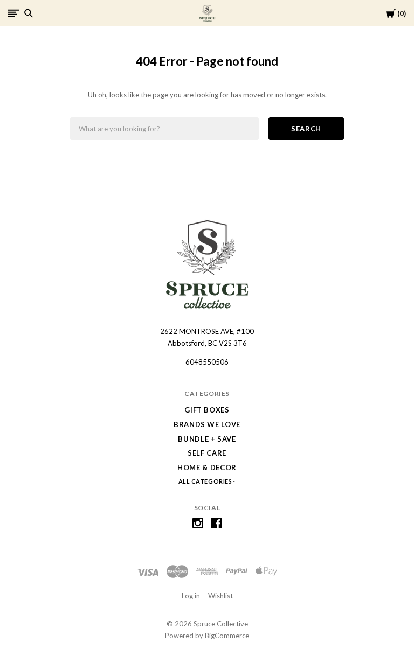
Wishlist (220, 595)
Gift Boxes (207, 410)
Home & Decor (207, 467)
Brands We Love (207, 424)
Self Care (207, 453)
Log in (191, 595)
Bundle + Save (207, 439)
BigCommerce (227, 635)
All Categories (205, 481)
